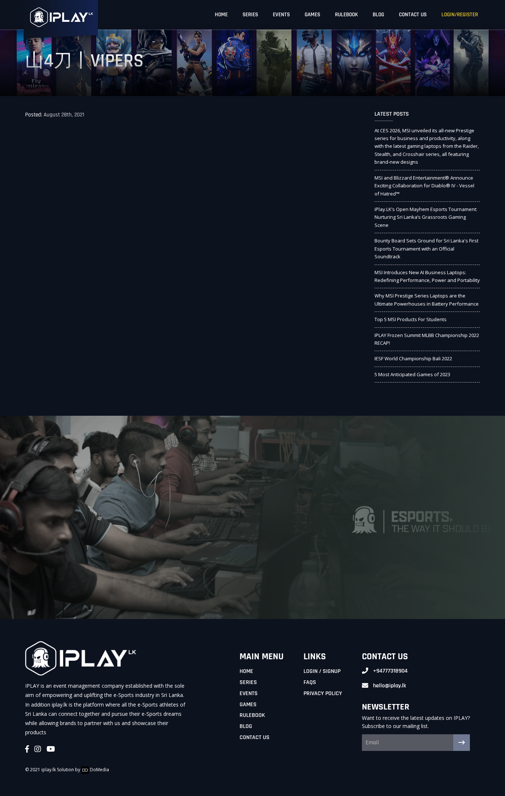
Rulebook (346, 14)
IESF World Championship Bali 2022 (413, 358)
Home (221, 14)
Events (281, 14)
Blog (378, 14)
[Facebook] (27, 749)
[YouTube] (51, 749)
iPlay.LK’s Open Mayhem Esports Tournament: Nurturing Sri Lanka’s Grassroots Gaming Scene (425, 217)
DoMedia (99, 769)
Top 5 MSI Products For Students (410, 319)
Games (312, 14)
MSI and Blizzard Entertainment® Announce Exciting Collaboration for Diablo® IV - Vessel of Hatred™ (424, 185)
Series (250, 14)
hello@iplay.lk (389, 686)
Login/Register (459, 14)
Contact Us (413, 14)
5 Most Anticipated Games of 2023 (412, 374)
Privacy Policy (323, 693)
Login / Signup (322, 671)
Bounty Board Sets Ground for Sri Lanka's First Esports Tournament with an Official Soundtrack (426, 248)
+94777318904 (390, 671)
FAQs (310, 682)
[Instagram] (37, 749)
